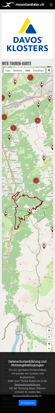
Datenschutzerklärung (27, 384)
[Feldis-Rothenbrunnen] (9, 137)
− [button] (49, 348)
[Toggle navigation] (51, 5)
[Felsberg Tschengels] (9, 94)
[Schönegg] (38, 104)
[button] (49, 70)
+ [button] (49, 344)
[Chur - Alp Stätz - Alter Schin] (52, 147)
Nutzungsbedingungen (26, 395)
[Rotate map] (49, 337)
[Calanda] (15, 81)
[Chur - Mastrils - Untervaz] (42, 84)
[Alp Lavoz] (44, 158)
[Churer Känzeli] (49, 98)
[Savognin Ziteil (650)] (44, 246)
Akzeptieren (28, 402)
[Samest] (30, 211)
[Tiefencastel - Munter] (52, 229)
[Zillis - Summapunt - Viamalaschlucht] (6, 213)
